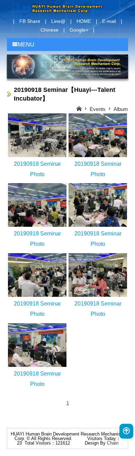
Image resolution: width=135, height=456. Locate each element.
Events (98, 109)
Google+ (79, 30)
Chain (112, 443)
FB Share (29, 21)
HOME (83, 21)
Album (121, 109)
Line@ (58, 21)
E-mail (109, 21)
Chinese (49, 30)
